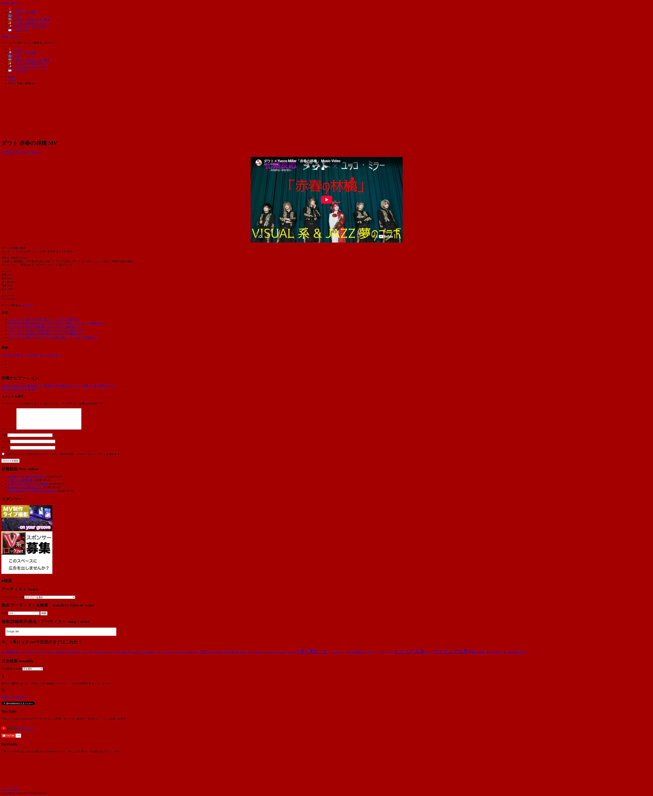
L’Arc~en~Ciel (161, 652)
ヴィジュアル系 (48, 354)
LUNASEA (147, 652)
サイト (5, 447)
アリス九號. (380, 652)
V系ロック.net (9, 36)
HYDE (103, 652)
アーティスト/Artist (12, 597)
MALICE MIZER (176, 652)
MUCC (196, 652)
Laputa (116, 652)
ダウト (5, 354)
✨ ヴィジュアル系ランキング (27, 23)
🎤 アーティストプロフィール (27, 26)
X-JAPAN (335, 652)
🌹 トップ (15, 8)
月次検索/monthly (11, 668)
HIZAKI (96, 652)
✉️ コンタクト (18, 30)
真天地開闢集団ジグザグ (516, 652)
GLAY (84, 652)
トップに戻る (9, 789)
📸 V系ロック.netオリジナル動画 (29, 19)
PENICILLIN (231, 652)
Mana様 (188, 652)
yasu (343, 652)
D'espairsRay (49, 652)
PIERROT (243, 652)
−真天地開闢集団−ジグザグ (359, 652)
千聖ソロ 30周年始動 (20, 480)
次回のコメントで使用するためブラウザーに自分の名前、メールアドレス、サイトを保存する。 (63, 454)
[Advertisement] (326, 112)
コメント (8, 428)
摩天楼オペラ (497, 652)
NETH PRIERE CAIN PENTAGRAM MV (32, 491)
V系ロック (316, 651)
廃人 (483, 652)
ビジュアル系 (29, 354)
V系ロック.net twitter (13, 696)
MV (12, 354)
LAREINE (126, 652)
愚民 (488, 652)
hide (90, 652)
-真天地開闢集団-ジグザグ (14, 652)
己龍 (478, 652)
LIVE (137, 652)
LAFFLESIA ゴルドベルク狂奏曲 (28, 483)
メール (5, 441)
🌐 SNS (13, 15)
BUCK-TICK (34, 652)
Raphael (251, 652)
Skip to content (9, 2)
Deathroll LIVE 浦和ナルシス (25, 487)
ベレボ (428, 652)
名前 (4, 435)
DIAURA (61, 652)
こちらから (27, 305)
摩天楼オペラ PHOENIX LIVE (26, 476)
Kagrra (109, 652)
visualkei (291, 652)
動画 (472, 652)
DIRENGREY (73, 652)
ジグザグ (389, 652)
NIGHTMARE (215, 652)
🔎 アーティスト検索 (22, 12)
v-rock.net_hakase (29, 152)
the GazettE (269, 652)
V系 (17, 354)
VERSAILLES (280, 652)
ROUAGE (259, 652)
